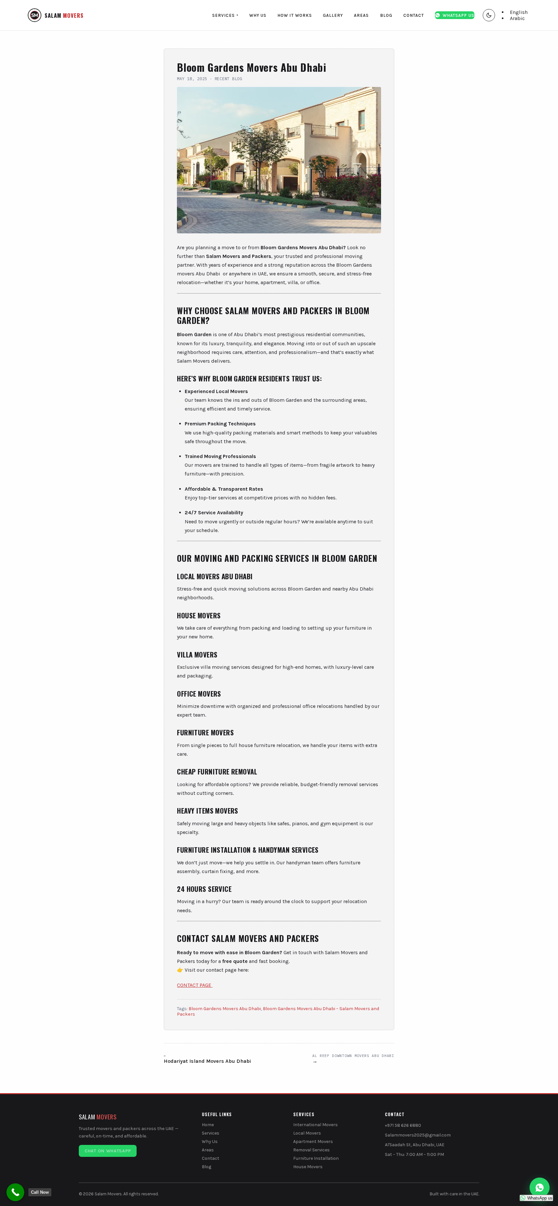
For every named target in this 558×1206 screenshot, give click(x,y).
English (519, 12)
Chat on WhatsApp (108, 1151)
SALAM (64, 15)
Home (208, 1124)
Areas (361, 15)
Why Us (257, 15)
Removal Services (311, 1150)
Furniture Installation (316, 1158)
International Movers (315, 1124)
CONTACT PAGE (194, 985)
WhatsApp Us (458, 15)
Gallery (333, 15)
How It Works (294, 15)
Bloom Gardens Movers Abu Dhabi (225, 1008)
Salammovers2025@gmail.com (418, 1135)
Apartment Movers (313, 1141)
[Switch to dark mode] (489, 15)
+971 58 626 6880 (403, 1125)
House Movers (308, 1166)
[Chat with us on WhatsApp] (540, 1188)
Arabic (517, 18)
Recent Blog (228, 78)
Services (225, 15)
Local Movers (307, 1133)
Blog (386, 15)
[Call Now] (15, 1192)
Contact (413, 15)
